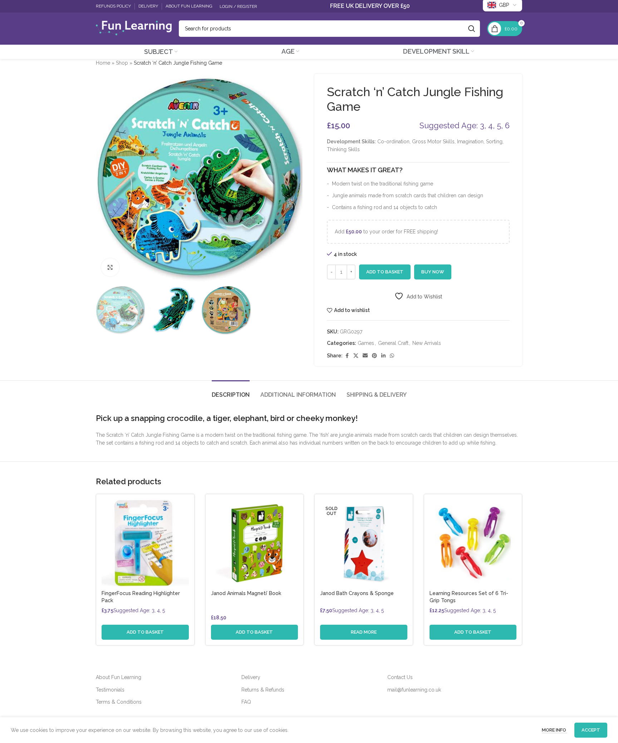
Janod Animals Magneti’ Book (246, 593)
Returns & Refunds (262, 690)
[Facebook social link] (347, 356)
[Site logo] (134, 28)
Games (366, 343)
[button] (145, 632)
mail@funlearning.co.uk (414, 690)
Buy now (432, 271)
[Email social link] (365, 356)
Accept (591, 730)
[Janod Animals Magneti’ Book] (254, 543)
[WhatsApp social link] (392, 356)
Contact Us (400, 677)
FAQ (246, 702)
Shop (122, 63)
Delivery (250, 677)
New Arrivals (426, 343)
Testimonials (110, 690)
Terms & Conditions (119, 702)
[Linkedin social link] (383, 356)
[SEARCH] (472, 28)
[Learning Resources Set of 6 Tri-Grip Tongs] (473, 543)
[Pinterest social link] (374, 356)
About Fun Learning (118, 677)
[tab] (231, 391)
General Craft (393, 343)
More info (554, 730)
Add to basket (384, 271)
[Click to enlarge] (110, 267)
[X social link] (355, 356)
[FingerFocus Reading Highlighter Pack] (145, 543)
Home (103, 63)
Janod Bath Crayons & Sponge (357, 593)
